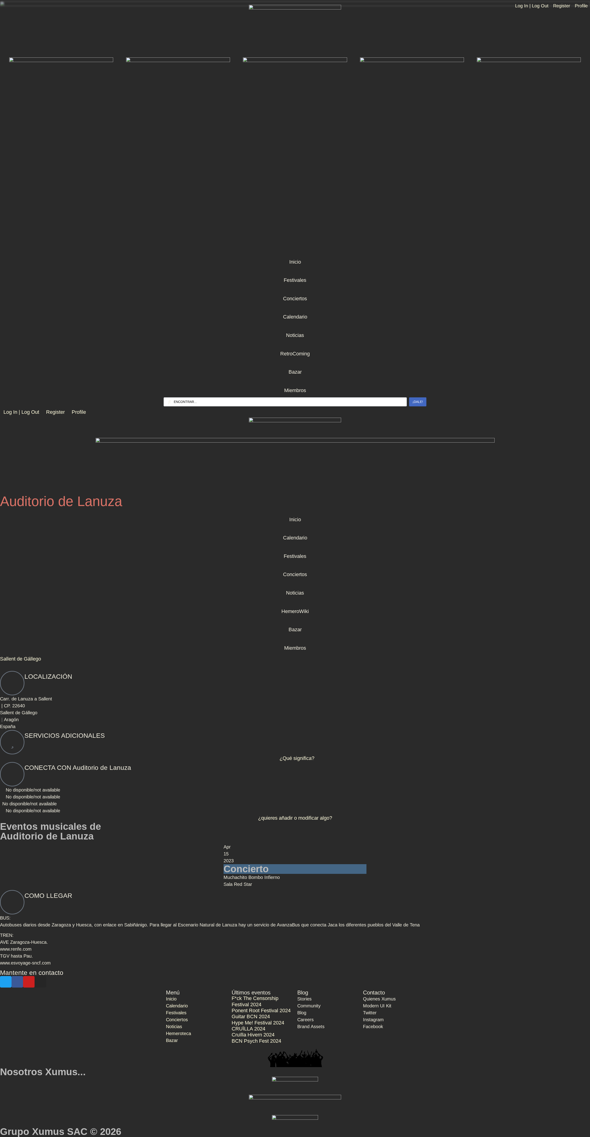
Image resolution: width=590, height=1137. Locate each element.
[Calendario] (295, 308)
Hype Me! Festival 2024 (258, 1023)
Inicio (295, 262)
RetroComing (295, 354)
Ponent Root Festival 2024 (261, 1010)
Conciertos (295, 298)
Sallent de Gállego (20, 659)
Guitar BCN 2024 (251, 1016)
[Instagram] (40, 982)
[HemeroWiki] (295, 602)
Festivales (295, 280)
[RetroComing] (295, 345)
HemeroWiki (295, 611)
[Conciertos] (295, 289)
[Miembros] (295, 381)
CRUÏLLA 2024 (248, 1029)
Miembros (295, 390)
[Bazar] (295, 363)
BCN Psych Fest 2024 (256, 1041)
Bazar (295, 372)
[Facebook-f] (17, 982)
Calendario (295, 317)
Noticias (295, 335)
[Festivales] (295, 271)
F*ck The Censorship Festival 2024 (255, 1001)
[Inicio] (295, 253)
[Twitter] (6, 982)
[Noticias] (295, 326)
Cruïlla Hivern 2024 (253, 1035)
